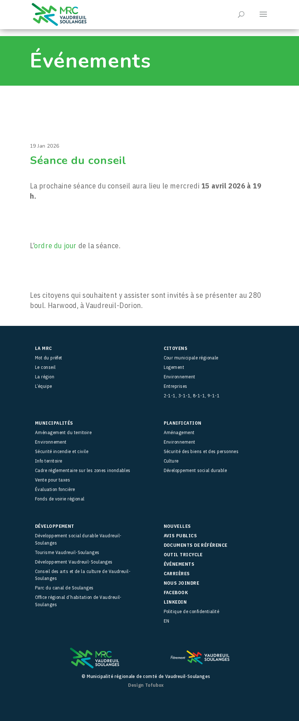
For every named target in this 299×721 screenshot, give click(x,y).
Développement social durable (195, 470)
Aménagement (179, 432)
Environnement (179, 377)
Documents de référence (196, 545)
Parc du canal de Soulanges (64, 588)
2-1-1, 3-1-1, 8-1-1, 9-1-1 (192, 396)
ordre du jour (55, 245)
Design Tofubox (146, 685)
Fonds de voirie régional (60, 499)
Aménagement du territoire (63, 432)
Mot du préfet (48, 358)
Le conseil (45, 367)
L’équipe (43, 386)
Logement (174, 367)
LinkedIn (175, 602)
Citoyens (176, 348)
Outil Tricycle (183, 555)
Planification (183, 423)
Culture (171, 461)
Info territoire (48, 461)
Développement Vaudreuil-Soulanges (74, 562)
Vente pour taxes (52, 480)
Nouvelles (177, 526)
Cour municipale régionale (191, 358)
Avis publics (180, 536)
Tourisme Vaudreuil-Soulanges (67, 552)
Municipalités (54, 423)
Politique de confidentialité (192, 611)
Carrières (177, 573)
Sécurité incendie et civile (61, 451)
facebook (176, 592)
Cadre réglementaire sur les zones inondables (83, 470)
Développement (54, 526)
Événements (179, 564)
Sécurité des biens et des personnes (201, 451)
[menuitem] (216, 621)
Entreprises (175, 386)
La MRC (43, 348)
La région (44, 377)
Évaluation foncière (55, 489)
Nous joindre (181, 583)
